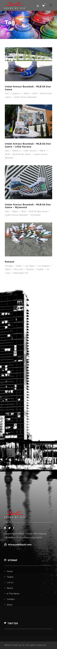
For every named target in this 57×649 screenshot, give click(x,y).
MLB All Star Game (21, 154)
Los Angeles (43, 266)
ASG (7, 93)
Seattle (40, 269)
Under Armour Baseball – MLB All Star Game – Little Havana (28, 145)
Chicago (9, 266)
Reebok (9, 261)
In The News (13, 593)
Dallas (19, 266)
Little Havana (30, 150)
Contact (11, 599)
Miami (26, 93)
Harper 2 (16, 93)
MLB (34, 93)
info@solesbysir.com (20, 544)
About (10, 588)
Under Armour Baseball (25, 97)
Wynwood (35, 215)
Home (10, 571)
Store (9, 605)
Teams (10, 577)
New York (18, 269)
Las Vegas (29, 266)
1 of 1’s (10, 582)
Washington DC (20, 273)
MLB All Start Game (38, 211)
